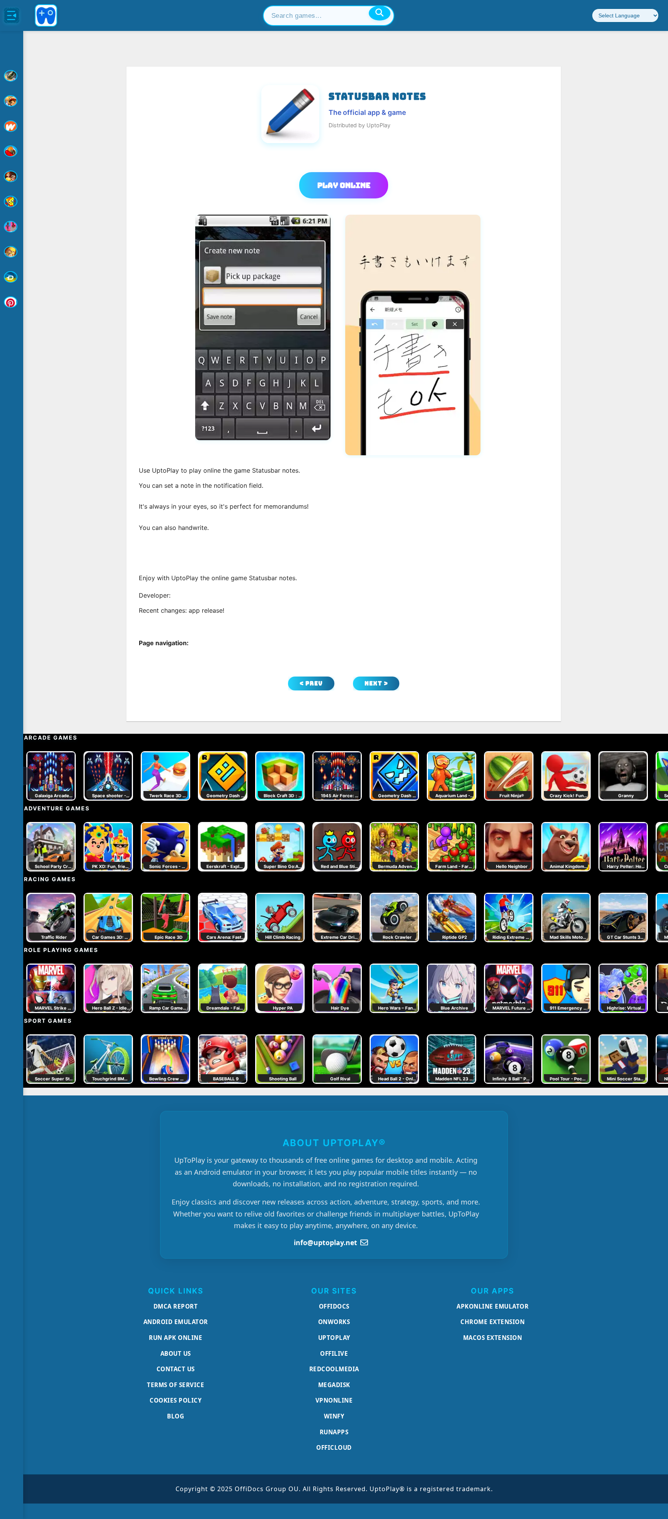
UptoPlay (334, 1337)
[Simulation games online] (11, 201)
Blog (175, 1416)
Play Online (343, 185)
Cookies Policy (175, 1400)
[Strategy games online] (11, 252)
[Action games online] (11, 76)
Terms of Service (175, 1385)
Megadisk (334, 1385)
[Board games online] (11, 126)
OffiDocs (334, 1306)
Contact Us (176, 1369)
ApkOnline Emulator (492, 1306)
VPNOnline (334, 1400)
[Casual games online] (11, 151)
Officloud (334, 1447)
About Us (175, 1353)
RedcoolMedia (334, 1369)
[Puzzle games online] (11, 176)
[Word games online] (11, 277)
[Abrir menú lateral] (11, 15)
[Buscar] (379, 13)
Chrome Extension (492, 1322)
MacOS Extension (492, 1337)
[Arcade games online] (11, 101)
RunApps (334, 1432)
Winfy (334, 1416)
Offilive (334, 1353)
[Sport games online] (11, 227)
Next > (376, 683)
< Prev (311, 683)
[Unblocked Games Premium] (11, 302)
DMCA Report (175, 1306)
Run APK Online (175, 1337)
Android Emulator (175, 1322)
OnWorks (334, 1322)
